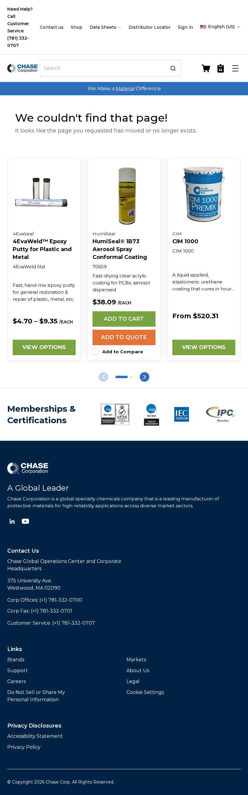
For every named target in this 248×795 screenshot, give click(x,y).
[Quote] (220, 68)
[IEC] (182, 414)
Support (17, 670)
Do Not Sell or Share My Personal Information (36, 695)
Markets (136, 659)
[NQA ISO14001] (151, 414)
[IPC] (220, 414)
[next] (103, 377)
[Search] (173, 68)
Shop (76, 27)
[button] (122, 377)
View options (44, 347)
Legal (133, 681)
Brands (15, 659)
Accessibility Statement (35, 736)
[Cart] (206, 68)
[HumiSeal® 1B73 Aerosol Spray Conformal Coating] (124, 194)
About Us (137, 670)
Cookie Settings (145, 692)
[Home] (22, 68)
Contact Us (23, 551)
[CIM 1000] (203, 194)
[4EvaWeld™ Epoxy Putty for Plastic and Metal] (44, 194)
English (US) (221, 26)
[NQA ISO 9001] (115, 414)
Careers (16, 681)
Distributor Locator (150, 27)
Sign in (185, 27)
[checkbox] (96, 351)
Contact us (52, 27)
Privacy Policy (24, 747)
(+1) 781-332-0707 (73, 623)
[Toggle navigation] (235, 68)
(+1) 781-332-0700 (60, 600)
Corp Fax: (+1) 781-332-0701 (39, 611)
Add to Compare (122, 352)
